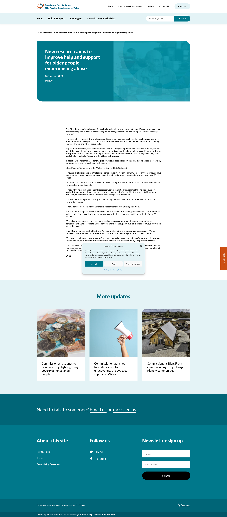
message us (124, 409)
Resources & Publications (130, 6)
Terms (40, 458)
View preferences (133, 264)
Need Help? (223, 259)
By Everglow (184, 505)
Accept (94, 264)
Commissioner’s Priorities (101, 18)
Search (182, 18)
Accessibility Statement (48, 464)
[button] (141, 246)
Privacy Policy (117, 270)
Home (40, 18)
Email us (98, 409)
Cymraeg (182, 6)
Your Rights (76, 18)
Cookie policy (108, 270)
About (111, 6)
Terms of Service (103, 514)
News (50, 80)
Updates (151, 6)
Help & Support (56, 18)
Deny (113, 264)
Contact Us (164, 6)
